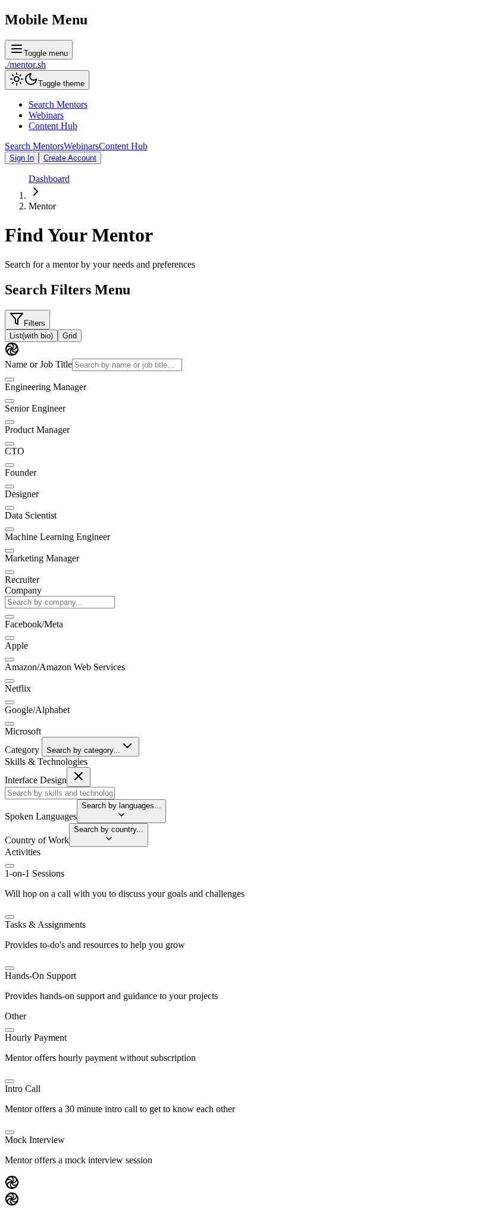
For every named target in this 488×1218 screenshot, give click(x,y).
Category (22, 750)
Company (23, 590)
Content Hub (53, 126)
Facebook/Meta (34, 624)
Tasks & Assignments (45, 924)
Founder (20, 472)
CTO (14, 451)
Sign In (22, 157)
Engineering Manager (45, 387)
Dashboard (49, 179)
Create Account (69, 157)
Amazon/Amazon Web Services (65, 667)
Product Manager (37, 430)
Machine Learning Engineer (57, 537)
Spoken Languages (41, 816)
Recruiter (22, 580)
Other (15, 1016)
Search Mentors (58, 104)
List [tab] (31, 335)
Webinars (46, 115)
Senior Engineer (35, 408)
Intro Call (22, 1089)
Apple (16, 646)
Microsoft (23, 731)
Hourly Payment (36, 1037)
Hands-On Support (40, 976)
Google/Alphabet (37, 710)
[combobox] (60, 602)
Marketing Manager (42, 558)
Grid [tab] (69, 335)
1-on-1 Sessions (34, 873)
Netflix (18, 688)
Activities (22, 852)
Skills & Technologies (46, 761)
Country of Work (37, 840)
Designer (22, 494)
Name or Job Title (38, 364)
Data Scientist (31, 515)
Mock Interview (35, 1140)
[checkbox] (9, 379)
